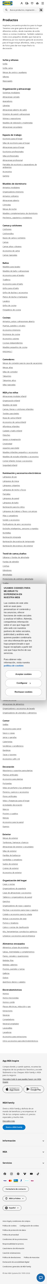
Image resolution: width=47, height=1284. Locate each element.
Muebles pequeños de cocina (15, 347)
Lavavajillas (7, 1028)
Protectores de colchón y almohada (18, 579)
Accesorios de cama (11, 251)
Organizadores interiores (13, 192)
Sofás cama (8, 68)
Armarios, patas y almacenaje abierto (19, 321)
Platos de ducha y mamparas (15, 297)
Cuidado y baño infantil (12, 431)
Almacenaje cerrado (11, 97)
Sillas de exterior (10, 851)
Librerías (6, 105)
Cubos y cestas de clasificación (16, 927)
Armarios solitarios (11, 196)
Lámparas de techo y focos (14, 490)
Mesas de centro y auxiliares (15, 72)
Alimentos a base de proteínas (16, 947)
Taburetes (7, 376)
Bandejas (7, 750)
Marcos (6, 809)
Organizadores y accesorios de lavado (19, 708)
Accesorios (7, 171)
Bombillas (7, 533)
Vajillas (5, 724)
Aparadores (7, 101)
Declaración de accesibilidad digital (16, 1262)
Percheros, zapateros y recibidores (17, 217)
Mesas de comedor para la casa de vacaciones (22, 363)
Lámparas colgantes (11, 485)
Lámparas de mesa (11, 481)
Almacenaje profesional (13, 160)
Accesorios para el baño (13, 284)
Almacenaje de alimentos (13, 704)
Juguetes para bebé (11, 448)
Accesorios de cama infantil (14, 422)
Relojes (6, 818)
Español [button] (12, 1208)
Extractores (8, 1011)
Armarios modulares (11, 187)
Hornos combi (9, 1002)
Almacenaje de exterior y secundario (18, 846)
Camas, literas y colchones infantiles (18, 409)
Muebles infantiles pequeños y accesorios (20, 452)
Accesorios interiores (11, 330)
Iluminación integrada (12, 537)
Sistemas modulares (11, 92)
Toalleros (6, 279)
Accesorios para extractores (15, 1036)
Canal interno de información (13, 1248)
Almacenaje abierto (11, 200)
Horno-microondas (11, 998)
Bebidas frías (8, 960)
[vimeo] (24, 1174)
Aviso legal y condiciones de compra (16, 1221)
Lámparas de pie (10, 477)
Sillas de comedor (10, 372)
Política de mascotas (31, 1257)
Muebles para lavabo (11, 266)
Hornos (6, 993)
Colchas (6, 566)
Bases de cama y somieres (14, 238)
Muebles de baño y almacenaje (16, 271)
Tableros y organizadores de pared (17, 897)
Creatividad (7, 443)
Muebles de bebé (10, 405)
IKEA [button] (5, 1151)
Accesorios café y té (11, 759)
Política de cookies (10, 1226)
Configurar (22, 683)
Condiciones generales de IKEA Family (17, 1266)
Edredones (7, 570)
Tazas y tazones (9, 754)
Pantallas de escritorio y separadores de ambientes (20, 165)
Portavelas (7, 783)
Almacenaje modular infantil (14, 396)
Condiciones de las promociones (15, 1239)
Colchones (7, 229)
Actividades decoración (12, 805)
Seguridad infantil (10, 465)
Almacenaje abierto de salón (15, 110)
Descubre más (9, 1121)
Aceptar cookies (23, 674)
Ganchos (6, 901)
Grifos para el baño (11, 288)
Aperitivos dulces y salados (14, 982)
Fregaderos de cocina (12, 310)
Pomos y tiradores (10, 923)
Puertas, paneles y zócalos (14, 325)
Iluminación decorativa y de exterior (18, 546)
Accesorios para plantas (13, 779)
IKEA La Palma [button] (14, 1198)
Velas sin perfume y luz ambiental (17, 787)
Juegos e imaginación (12, 439)
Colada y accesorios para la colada (17, 914)
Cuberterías (7, 741)
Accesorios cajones (11, 338)
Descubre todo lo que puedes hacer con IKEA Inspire (22, 1080)
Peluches (6, 435)
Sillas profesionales (11, 156)
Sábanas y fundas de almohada (16, 557)
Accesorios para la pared (13, 822)
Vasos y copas (9, 733)
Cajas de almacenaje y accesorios (17, 893)
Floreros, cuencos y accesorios (16, 792)
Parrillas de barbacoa (11, 855)
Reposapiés (7, 81)
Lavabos (6, 301)
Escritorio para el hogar (12, 138)
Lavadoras (7, 1032)
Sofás (5, 64)
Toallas (6, 583)
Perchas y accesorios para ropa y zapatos (20, 910)
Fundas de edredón (11, 561)
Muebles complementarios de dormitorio (20, 213)
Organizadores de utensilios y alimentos (20, 713)
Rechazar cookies (23, 692)
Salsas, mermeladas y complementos (18, 952)
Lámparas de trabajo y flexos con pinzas (20, 511)
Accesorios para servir (12, 728)
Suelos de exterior (10, 864)
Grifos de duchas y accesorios (15, 292)
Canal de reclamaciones (11, 1253)
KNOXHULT (7, 351)
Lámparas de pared (11, 498)
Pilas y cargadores (10, 515)
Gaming (6, 176)
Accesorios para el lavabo (13, 275)
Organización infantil (11, 400)
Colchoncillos (8, 233)
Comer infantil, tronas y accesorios (17, 461)
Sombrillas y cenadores (12, 859)
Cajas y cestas (9, 884)
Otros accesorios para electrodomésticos (20, 1041)
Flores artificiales (10, 796)
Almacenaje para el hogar (13, 147)
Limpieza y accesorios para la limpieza (19, 936)
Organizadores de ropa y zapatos (17, 905)
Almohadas (7, 574)
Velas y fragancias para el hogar (16, 800)
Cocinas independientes (13, 343)
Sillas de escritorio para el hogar (16, 143)
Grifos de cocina (9, 305)
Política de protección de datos (14, 1230)
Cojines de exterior (11, 868)
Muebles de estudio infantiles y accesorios (21, 456)
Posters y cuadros (10, 813)
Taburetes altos (9, 380)
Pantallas (6, 494)
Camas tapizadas (10, 255)
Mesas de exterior (10, 838)
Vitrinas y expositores (12, 118)
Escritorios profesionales (13, 151)
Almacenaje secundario (12, 127)
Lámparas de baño (11, 502)
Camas (5, 242)
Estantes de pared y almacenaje (16, 114)
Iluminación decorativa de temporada (18, 541)
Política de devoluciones (12, 1257)
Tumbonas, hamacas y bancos (15, 842)
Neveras (6, 1015)
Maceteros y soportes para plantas (18, 770)
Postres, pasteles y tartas (14, 969)
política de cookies (14, 666)
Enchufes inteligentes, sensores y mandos (20, 528)
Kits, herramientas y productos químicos (20, 931)
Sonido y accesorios (11, 520)
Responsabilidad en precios (13, 1244)
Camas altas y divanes (12, 246)
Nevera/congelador (11, 1023)
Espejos (6, 826)
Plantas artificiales (10, 775)
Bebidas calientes (10, 964)
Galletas (6, 973)
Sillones (6, 76)
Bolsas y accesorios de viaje (15, 918)
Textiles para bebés (11, 413)
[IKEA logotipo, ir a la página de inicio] (7, 3)
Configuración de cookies (29, 1226)
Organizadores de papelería (14, 888)
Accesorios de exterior (12, 872)
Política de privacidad (11, 1235)
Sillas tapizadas (9, 384)
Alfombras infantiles (11, 426)
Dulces (5, 977)
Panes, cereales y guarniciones (16, 956)
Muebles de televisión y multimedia (18, 123)
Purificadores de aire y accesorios (17, 524)
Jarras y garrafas (10, 737)
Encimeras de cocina (11, 334)
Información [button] (9, 1140)
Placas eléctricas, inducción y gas (17, 1006)
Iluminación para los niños (14, 507)
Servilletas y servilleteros (13, 746)
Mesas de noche (10, 209)
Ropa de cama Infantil (12, 418)
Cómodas (7, 204)
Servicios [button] (7, 1163)
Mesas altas (8, 367)
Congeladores (8, 1019)
